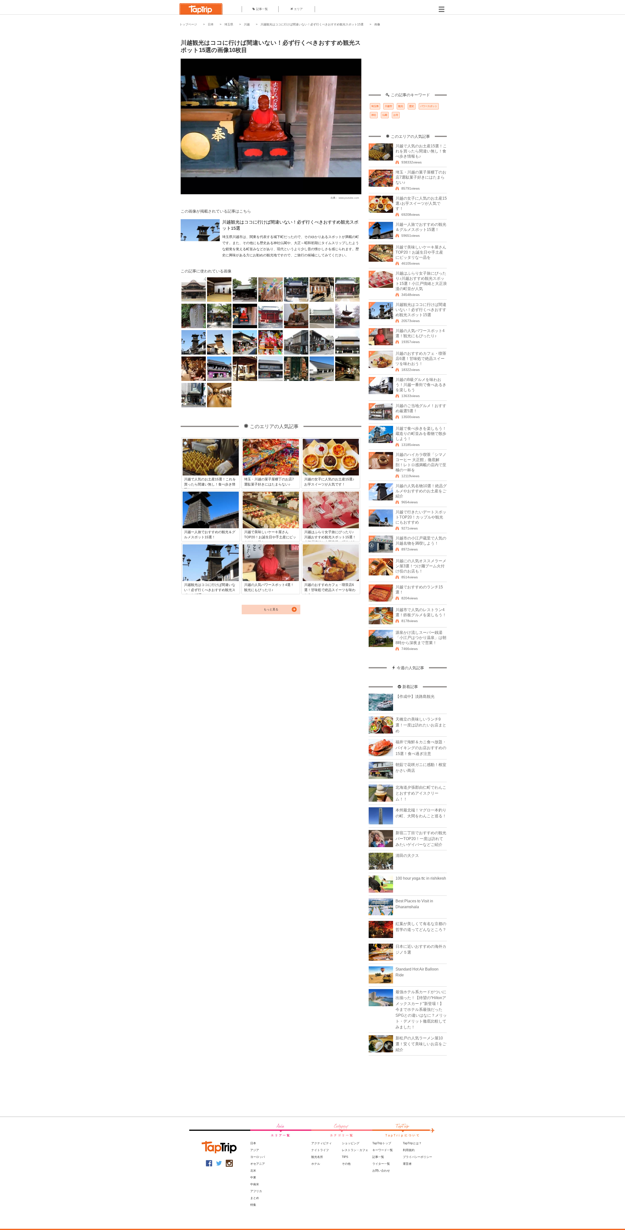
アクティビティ (321, 1143)
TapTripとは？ (412, 1143)
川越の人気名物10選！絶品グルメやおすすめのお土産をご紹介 (421, 491)
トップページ (188, 24)
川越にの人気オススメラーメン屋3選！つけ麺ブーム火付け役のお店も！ (421, 566)
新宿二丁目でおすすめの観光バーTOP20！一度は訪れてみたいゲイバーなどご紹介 (421, 839)
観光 (400, 106)
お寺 (395, 115)
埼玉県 (228, 24)
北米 (253, 1170)
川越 (247, 24)
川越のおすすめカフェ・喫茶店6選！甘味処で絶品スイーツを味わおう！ (421, 358)
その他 (346, 1163)
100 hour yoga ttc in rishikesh (421, 878)
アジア (254, 1150)
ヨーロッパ (257, 1157)
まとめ (254, 1198)
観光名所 (317, 1157)
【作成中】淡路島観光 (415, 696)
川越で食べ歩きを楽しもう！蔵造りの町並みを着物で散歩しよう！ (421, 433)
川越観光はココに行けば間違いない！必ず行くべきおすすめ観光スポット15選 (312, 24)
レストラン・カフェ (355, 1150)
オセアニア (257, 1163)
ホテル (315, 1163)
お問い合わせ (381, 1170)
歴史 (411, 106)
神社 (373, 115)
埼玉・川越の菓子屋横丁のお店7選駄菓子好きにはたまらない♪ (421, 177)
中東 (253, 1177)
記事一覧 (262, 9)
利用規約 (409, 1150)
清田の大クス (407, 855)
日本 (211, 24)
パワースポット (428, 106)
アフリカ (256, 1191)
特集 (253, 1205)
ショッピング (350, 1143)
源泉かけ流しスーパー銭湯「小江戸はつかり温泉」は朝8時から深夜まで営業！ (421, 637)
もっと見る (271, 609)
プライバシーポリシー (417, 1157)
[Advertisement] (408, 62)
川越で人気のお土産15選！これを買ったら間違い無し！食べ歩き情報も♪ (421, 151)
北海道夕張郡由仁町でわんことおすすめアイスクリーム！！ (421, 793)
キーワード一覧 (382, 1150)
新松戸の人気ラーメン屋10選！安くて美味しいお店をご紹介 (421, 1044)
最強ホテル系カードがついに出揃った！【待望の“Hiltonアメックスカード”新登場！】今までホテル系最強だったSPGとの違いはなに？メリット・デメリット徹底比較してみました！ (421, 1009)
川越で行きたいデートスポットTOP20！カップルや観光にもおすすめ (421, 517)
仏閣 (384, 115)
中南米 (254, 1184)
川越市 (388, 106)
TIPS (345, 1157)
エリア (298, 9)
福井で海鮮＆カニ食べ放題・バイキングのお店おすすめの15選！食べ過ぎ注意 (421, 748)
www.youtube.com (349, 197)
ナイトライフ (320, 1150)
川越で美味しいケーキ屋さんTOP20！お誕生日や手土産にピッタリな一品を (421, 252)
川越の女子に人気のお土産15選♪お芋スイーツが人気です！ (421, 203)
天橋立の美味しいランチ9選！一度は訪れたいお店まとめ (421, 725)
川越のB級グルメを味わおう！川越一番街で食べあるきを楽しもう (421, 385)
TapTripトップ (381, 1143)
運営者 (407, 1163)
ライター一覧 (381, 1163)
